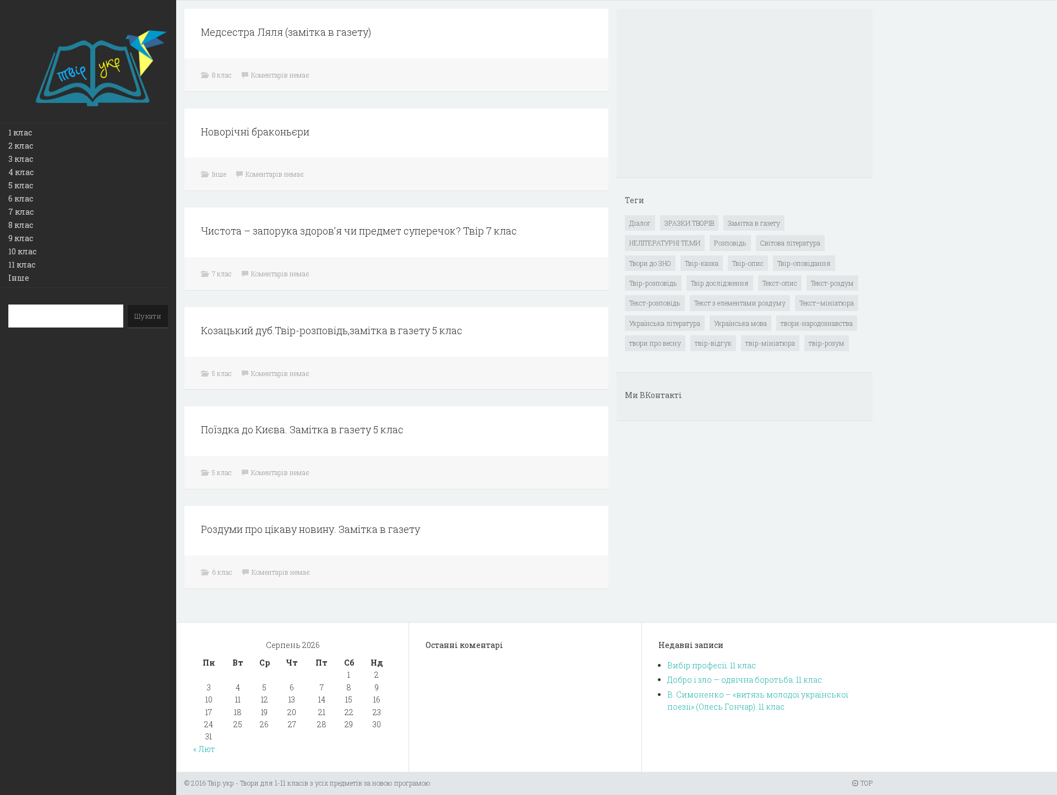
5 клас (20, 185)
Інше (18, 278)
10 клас (22, 251)
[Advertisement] (707, 94)
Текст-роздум (832, 283)
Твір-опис (748, 263)
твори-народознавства (817, 323)
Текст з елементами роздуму (740, 302)
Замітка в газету (754, 223)
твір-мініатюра (770, 343)
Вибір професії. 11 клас (711, 665)
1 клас (20, 132)
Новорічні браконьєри (255, 131)
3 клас (20, 159)
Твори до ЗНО (650, 263)
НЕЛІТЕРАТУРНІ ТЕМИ (664, 242)
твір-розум (826, 343)
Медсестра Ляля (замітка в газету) (286, 32)
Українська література (664, 323)
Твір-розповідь (653, 283)
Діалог (640, 223)
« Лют (204, 749)
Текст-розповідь (654, 302)
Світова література (790, 242)
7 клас (21, 211)
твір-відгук (713, 343)
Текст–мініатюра (826, 302)
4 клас (21, 172)
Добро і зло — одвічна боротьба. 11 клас (744, 679)
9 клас (20, 238)
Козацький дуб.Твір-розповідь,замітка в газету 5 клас (331, 330)
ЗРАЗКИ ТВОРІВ (689, 223)
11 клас (21, 264)
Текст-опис (779, 283)
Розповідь (730, 242)
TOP (866, 782)
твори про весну (655, 343)
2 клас (20, 145)
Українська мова (740, 323)
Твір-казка (701, 263)
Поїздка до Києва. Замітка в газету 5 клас (302, 429)
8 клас (20, 225)
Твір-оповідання (804, 263)
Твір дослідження (720, 283)
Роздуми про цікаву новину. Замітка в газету (310, 529)
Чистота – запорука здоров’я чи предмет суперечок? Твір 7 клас (359, 230)
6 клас (20, 198)
